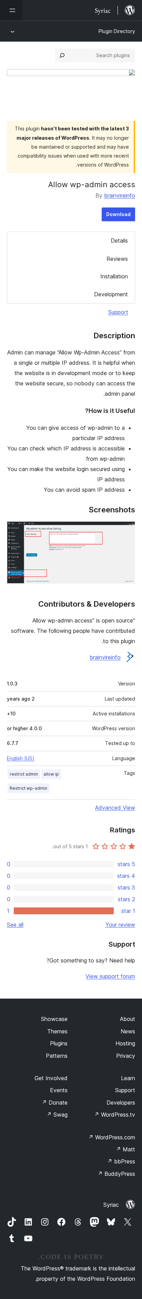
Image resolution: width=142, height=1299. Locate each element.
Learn (128, 1078)
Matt (125, 1149)
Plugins (59, 1043)
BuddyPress (116, 1173)
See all (15, 924)
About (127, 1018)
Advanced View (115, 807)
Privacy (125, 1055)
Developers (120, 1102)
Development (111, 294)
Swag (57, 1114)
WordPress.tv (114, 1114)
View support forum (110, 976)
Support (118, 312)
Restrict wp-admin (28, 788)
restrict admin (24, 774)
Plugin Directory (117, 31)
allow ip (51, 774)
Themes (57, 1031)
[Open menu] (11, 10)
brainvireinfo (119, 195)
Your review (120, 924)
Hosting (125, 1043)
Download (118, 214)
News (128, 1031)
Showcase (54, 1018)
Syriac (111, 1204)
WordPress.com (111, 1137)
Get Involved (51, 1078)
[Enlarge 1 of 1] (125, 530)
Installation (114, 276)
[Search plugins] (62, 55)
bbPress (121, 1161)
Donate (55, 1102)
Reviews (117, 258)
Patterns (57, 1055)
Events (59, 1090)
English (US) (20, 758)
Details (119, 240)
